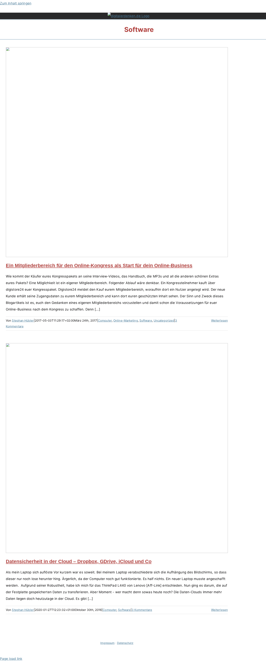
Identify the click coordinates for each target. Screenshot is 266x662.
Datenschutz (125, 643)
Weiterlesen (219, 320)
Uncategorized (164, 320)
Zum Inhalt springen (15, 3)
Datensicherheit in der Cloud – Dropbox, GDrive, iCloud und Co (78, 561)
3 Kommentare (142, 610)
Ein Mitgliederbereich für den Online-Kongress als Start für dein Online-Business (99, 265)
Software (145, 320)
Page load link (11, 659)
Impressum (107, 643)
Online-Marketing (125, 320)
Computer (105, 320)
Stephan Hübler (23, 320)
